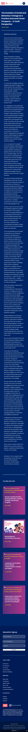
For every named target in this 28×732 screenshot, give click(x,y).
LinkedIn (5, 696)
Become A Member (7, 672)
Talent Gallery (6, 669)
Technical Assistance (8, 689)
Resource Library (7, 687)
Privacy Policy (13, 725)
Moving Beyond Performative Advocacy (12, 537)
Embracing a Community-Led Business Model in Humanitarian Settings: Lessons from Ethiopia (13, 599)
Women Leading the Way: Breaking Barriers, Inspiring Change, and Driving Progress (13, 499)
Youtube (5, 700)
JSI (17, 709)
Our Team (5, 667)
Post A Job (5, 685)
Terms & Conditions (20, 725)
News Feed (5, 679)
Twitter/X (5, 698)
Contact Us (5, 663)
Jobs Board (6, 681)
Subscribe (14, 649)
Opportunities (6, 683)
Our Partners (6, 665)
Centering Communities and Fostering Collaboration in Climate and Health (13, 565)
